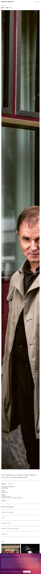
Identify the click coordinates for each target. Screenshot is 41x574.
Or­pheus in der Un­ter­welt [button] (10, 529)
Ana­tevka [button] (4, 534)
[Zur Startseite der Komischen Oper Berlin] (7, 1)
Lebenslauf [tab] (3, 483)
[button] (39, 1)
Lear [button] (2, 518)
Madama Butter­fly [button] (7, 512)
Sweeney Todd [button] (6, 523)
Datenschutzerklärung (21, 565)
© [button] (39, 468)
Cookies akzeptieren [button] (27, 571)
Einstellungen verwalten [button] (5, 571)
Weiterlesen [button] (3, 500)
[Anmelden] (35, 1)
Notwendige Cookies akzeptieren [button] (16, 571)
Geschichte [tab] (10, 483)
